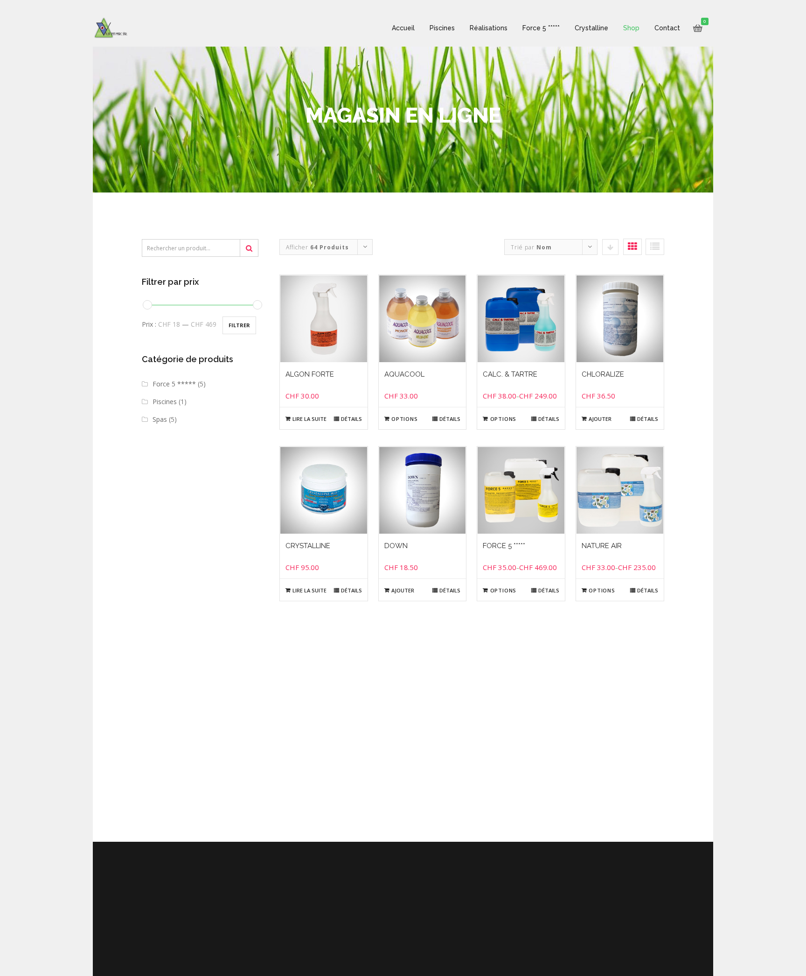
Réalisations (488, 28)
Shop (631, 28)
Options (404, 418)
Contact (667, 28)
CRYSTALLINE (307, 546)
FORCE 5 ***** (504, 546)
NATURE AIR (602, 546)
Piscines (442, 28)
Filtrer (239, 325)
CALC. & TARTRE (510, 374)
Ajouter (600, 418)
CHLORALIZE (603, 374)
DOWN (396, 546)
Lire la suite (309, 418)
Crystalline (591, 28)
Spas (160, 419)
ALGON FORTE (309, 374)
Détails (351, 418)
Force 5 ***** (541, 28)
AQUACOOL (404, 374)
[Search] (249, 248)
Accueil (403, 28)
